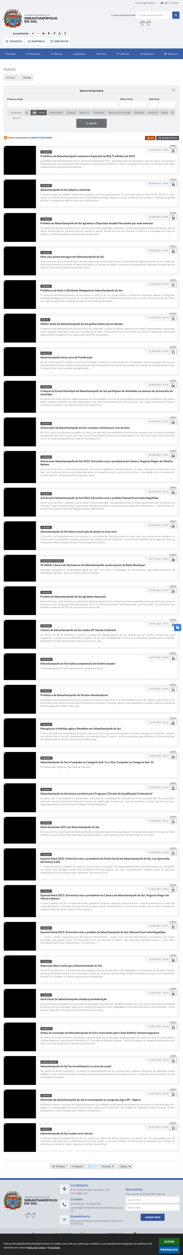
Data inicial (126, 98)
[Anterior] (26, 112)
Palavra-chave (15, 98)
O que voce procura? (123, 15)
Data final (154, 98)
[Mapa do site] (59, 33)
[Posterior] (172, 112)
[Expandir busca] (173, 90)
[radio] (39, 112)
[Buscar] (175, 15)
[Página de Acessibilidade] (65, 33)
